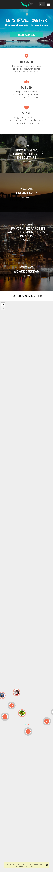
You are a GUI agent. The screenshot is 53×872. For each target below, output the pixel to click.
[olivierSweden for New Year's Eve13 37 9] (16, 692)
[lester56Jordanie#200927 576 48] (22, 713)
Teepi (26, 4)
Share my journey (26, 35)
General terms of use (27, 866)
